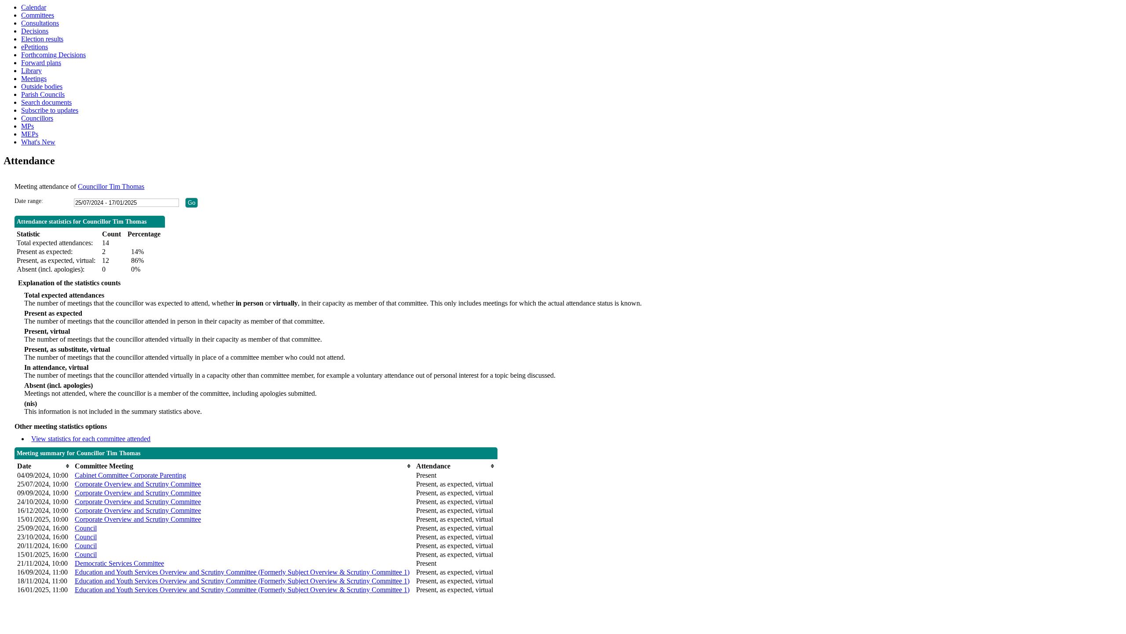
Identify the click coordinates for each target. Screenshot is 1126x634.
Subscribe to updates (49, 110)
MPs (27, 126)
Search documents (46, 102)
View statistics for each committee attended (90, 438)
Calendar (33, 7)
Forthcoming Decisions (53, 55)
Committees (37, 15)
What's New (38, 142)
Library (31, 70)
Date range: (29, 201)
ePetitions (34, 47)
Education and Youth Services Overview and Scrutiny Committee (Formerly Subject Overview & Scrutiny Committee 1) (242, 572)
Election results (42, 39)
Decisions (34, 31)
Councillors (37, 118)
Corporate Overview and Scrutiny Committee (138, 484)
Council (86, 528)
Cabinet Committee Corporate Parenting (130, 475)
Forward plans (41, 62)
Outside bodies (41, 86)
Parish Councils (43, 94)
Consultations (40, 23)
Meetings (34, 78)
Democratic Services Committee (119, 563)
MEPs (29, 134)
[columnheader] (44, 466)
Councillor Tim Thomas (111, 186)
